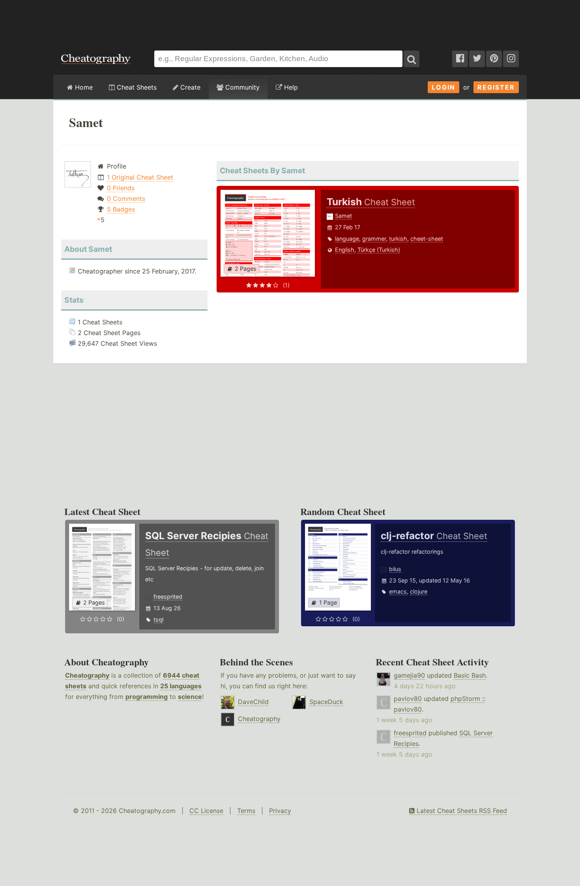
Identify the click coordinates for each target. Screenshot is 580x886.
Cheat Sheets (136, 87)
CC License (206, 811)
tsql (158, 619)
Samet (343, 215)
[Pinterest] (494, 59)
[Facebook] (460, 59)
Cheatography (87, 675)
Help (290, 87)
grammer (374, 238)
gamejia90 (409, 675)
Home (83, 87)
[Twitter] (477, 59)
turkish (398, 238)
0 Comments (126, 198)
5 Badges (121, 209)
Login (443, 87)
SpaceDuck (326, 702)
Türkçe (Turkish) (378, 249)
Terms (246, 811)
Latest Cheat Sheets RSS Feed (461, 811)
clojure (418, 591)
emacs (398, 591)
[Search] (411, 59)
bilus (395, 569)
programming (146, 697)
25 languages (181, 686)
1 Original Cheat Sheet (140, 177)
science (190, 697)
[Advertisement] (290, 21)
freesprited (167, 596)
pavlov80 (408, 698)
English (344, 249)
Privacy (280, 811)
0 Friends (121, 188)
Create (189, 87)
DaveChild (253, 702)
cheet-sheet (426, 238)
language (347, 238)
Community (241, 87)
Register (496, 87)
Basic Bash (470, 675)
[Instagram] (511, 59)
